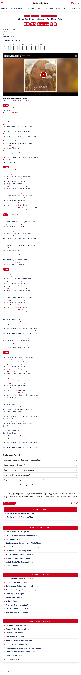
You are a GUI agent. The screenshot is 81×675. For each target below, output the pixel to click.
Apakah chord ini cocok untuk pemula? (18, 485)
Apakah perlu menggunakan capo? (17, 475)
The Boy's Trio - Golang (15, 655)
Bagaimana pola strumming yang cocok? (19, 470)
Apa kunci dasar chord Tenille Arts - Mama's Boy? (22, 460)
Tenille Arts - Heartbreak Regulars (20, 513)
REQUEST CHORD (62, 9)
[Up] (33, 24)
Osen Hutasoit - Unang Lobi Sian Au (20, 578)
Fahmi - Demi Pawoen (14, 597)
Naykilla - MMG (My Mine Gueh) (18, 558)
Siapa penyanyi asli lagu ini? (14, 465)
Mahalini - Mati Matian (14, 633)
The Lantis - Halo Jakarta (16, 625)
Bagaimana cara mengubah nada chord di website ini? (24, 480)
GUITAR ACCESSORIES (32, 9)
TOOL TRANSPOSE (15, 9)
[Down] (27, 24)
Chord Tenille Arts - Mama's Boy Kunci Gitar (40, 19)
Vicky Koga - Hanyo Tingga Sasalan (20, 640)
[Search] (75, 3)
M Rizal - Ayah (11, 601)
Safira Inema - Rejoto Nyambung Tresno (22, 586)
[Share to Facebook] (71, 503)
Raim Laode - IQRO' (13, 539)
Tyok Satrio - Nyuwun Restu (17, 637)
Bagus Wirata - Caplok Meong (18, 644)
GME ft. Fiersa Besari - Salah (17, 609)
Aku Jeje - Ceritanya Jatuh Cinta (18, 605)
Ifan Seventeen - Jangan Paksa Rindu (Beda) (23, 543)
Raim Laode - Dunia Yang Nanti (18, 551)
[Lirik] (51, 24)
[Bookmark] (55, 24)
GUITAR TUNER (48, 9)
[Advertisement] (40, 672)
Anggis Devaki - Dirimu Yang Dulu (19, 554)
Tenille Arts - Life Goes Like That (20, 517)
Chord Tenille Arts (9, 503)
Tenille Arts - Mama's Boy (23, 100)
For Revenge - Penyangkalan (17, 532)
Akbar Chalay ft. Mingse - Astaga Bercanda (23, 535)
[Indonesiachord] (40, 3)
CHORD (4, 9)
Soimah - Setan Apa (14, 659)
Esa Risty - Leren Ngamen (16, 594)
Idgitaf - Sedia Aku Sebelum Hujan (19, 562)
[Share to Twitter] (74, 503)
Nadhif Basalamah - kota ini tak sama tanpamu (24, 547)
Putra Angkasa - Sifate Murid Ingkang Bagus (23, 648)
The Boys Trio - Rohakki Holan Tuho (20, 652)
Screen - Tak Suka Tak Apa (16, 582)
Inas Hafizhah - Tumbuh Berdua (18, 612)
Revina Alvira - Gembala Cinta (17, 629)
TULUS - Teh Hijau (13, 566)
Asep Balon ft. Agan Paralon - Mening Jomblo (24, 590)
